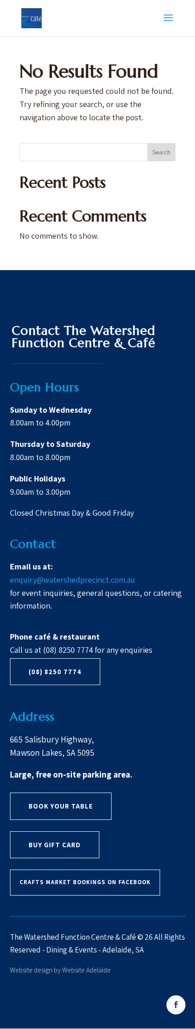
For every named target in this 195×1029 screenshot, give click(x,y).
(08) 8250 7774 (55, 671)
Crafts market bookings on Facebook (85, 882)
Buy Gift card (55, 844)
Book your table (61, 806)
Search (161, 152)
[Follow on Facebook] (175, 1004)
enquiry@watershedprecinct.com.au (72, 579)
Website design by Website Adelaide (60, 970)
